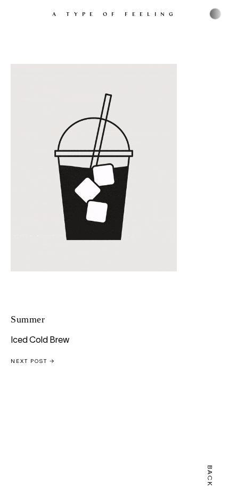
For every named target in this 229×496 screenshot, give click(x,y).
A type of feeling (114, 14)
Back (209, 476)
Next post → (33, 361)
